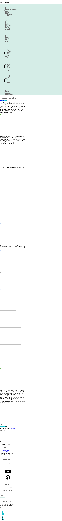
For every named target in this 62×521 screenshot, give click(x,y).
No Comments (13, 428)
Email (1, 439)
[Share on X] (2, 512)
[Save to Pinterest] (3, 514)
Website (1, 441)
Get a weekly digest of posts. (6, 444)
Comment (1, 436)
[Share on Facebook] (2, 511)
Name (1, 438)
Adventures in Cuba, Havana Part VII (6, 421)
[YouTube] (8, 474)
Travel (10, 428)
